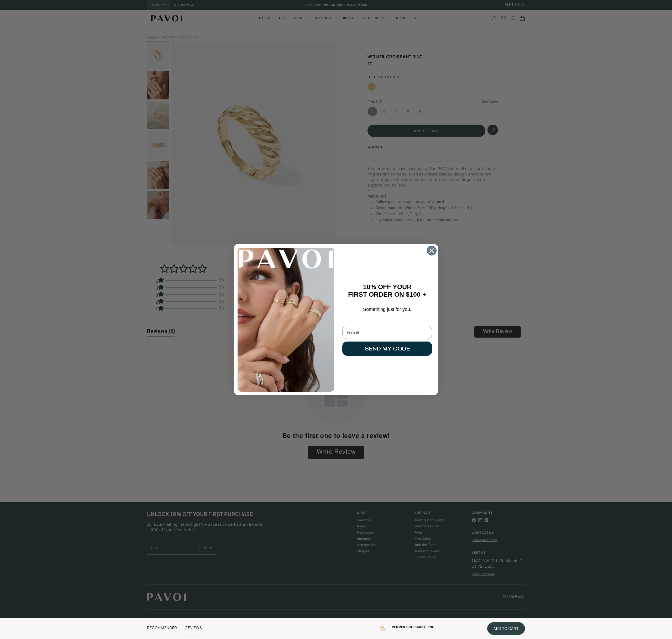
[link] (383, 628)
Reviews (193, 627)
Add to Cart (506, 628)
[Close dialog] (431, 250)
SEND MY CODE (387, 348)
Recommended (162, 627)
